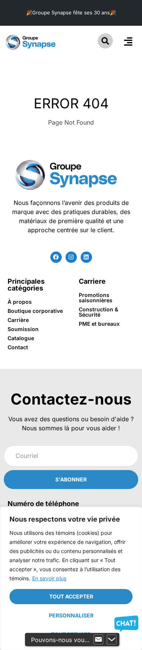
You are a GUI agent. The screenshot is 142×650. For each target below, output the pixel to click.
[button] (128, 42)
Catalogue (21, 338)
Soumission (23, 329)
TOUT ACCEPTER (71, 596)
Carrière (18, 320)
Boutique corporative (35, 311)
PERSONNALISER (71, 615)
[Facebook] (56, 257)
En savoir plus (49, 578)
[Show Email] (98, 639)
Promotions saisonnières (95, 297)
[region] (71, 578)
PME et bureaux (99, 323)
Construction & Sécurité (98, 312)
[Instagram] (71, 257)
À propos (20, 301)
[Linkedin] (86, 257)
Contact (18, 347)
